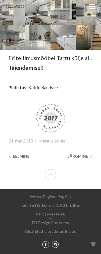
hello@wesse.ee (50, 214)
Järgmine (78, 156)
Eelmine (20, 156)
